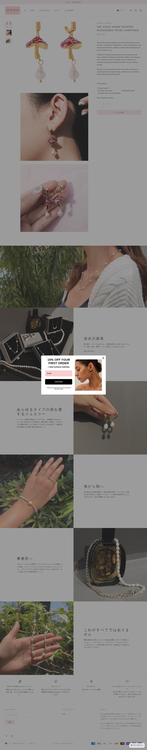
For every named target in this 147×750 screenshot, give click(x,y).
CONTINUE (59, 382)
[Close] (103, 358)
